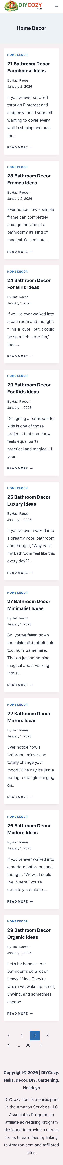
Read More (20, 147)
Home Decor (17, 54)
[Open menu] (56, 6)
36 (27, 1045)
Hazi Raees (20, 80)
